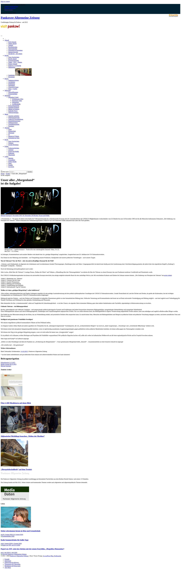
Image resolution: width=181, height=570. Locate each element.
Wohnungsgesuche (14, 117)
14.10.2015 (24, 351)
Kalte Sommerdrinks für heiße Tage (14, 540)
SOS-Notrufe (12, 42)
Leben (6, 156)
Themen (7, 128)
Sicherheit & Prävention (15, 50)
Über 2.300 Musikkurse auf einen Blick (16, 403)
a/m (2, 543)
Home (2, 173)
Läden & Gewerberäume (15, 119)
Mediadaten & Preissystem (12, 566)
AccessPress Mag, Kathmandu (52, 556)
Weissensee (15, 102)
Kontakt (7, 559)
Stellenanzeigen (13, 122)
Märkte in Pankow (13, 109)
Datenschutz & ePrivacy (12, 562)
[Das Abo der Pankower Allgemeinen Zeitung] (13, 554)
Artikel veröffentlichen (11, 6)
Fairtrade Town (12, 111)
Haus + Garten (12, 89)
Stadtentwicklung (13, 80)
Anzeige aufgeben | (10, 8)
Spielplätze (11, 85)
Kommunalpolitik (13, 60)
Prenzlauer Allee (17, 100)
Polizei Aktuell (12, 64)
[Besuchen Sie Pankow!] (10, 28)
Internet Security (13, 52)
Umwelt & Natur (13, 87)
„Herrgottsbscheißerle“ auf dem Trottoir (16, 469)
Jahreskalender (12, 49)
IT (9, 134)
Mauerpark (11, 155)
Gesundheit (11, 160)
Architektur (11, 82)
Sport (10, 163)
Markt (6, 114)
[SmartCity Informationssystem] (173, 16)
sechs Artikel (168, 275)
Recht (6, 139)
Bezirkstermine (12, 47)
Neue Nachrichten (13, 57)
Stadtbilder (11, 75)
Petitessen (11, 153)
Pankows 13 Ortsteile (14, 65)
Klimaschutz (12, 131)
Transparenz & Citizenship (12, 564)
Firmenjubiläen (12, 94)
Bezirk (6, 55)
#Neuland (11, 133)
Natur (10, 129)
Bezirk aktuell (12, 59)
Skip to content (5, 1)
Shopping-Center (13, 97)
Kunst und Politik (13, 151)
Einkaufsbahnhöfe (13, 106)
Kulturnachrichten (13, 148)
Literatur (10, 150)
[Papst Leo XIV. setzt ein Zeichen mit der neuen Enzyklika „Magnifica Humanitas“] (10, 545)
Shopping (7, 95)
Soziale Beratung (13, 145)
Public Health (12, 161)
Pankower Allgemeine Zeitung (20, 17)
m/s (2, 534)
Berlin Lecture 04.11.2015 (8, 364)
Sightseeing (11, 67)
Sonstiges (11, 126)
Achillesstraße (16, 104)
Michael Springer (6, 215)
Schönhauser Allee (17, 99)
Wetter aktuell (12, 43)
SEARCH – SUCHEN (15, 54)
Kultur (6, 146)
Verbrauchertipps (13, 112)
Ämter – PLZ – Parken (15, 62)
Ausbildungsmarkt (13, 124)
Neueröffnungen (13, 92)
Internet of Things (13, 136)
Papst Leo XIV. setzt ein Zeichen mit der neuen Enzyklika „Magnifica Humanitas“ (32, 549)
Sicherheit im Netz (13, 138)
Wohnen (10, 143)
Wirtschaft (8, 90)
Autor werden (9, 10)
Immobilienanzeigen (14, 121)
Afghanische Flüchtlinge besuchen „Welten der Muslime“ (23, 436)
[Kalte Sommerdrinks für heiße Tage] (7, 536)
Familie (10, 165)
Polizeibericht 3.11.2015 (8, 362)
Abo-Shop (8, 567)
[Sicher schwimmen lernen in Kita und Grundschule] (16, 527)
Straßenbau (11, 84)
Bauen (6, 78)
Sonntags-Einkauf (13, 107)
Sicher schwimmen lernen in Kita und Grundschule (20, 531)
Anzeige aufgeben (13, 116)
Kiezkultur (11, 77)
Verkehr (10, 45)
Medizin (10, 158)
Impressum (8, 561)
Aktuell (7, 40)
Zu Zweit (11, 167)
